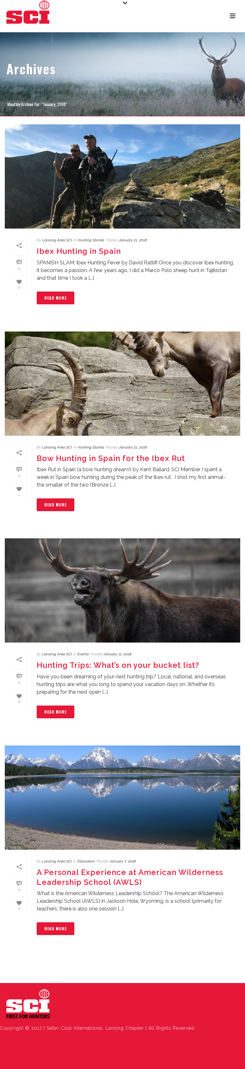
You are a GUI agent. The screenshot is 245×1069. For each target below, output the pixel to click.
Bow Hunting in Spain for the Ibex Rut (111, 458)
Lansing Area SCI (57, 240)
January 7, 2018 (122, 861)
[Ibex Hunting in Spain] (122, 176)
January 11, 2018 (117, 654)
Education (86, 861)
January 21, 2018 (133, 240)
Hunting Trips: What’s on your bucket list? (118, 665)
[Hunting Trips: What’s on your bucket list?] (122, 590)
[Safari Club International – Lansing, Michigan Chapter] (28, 1004)
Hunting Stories (91, 240)
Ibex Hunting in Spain (79, 251)
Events (83, 654)
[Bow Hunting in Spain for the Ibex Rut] (122, 384)
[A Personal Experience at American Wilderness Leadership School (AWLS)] (122, 797)
